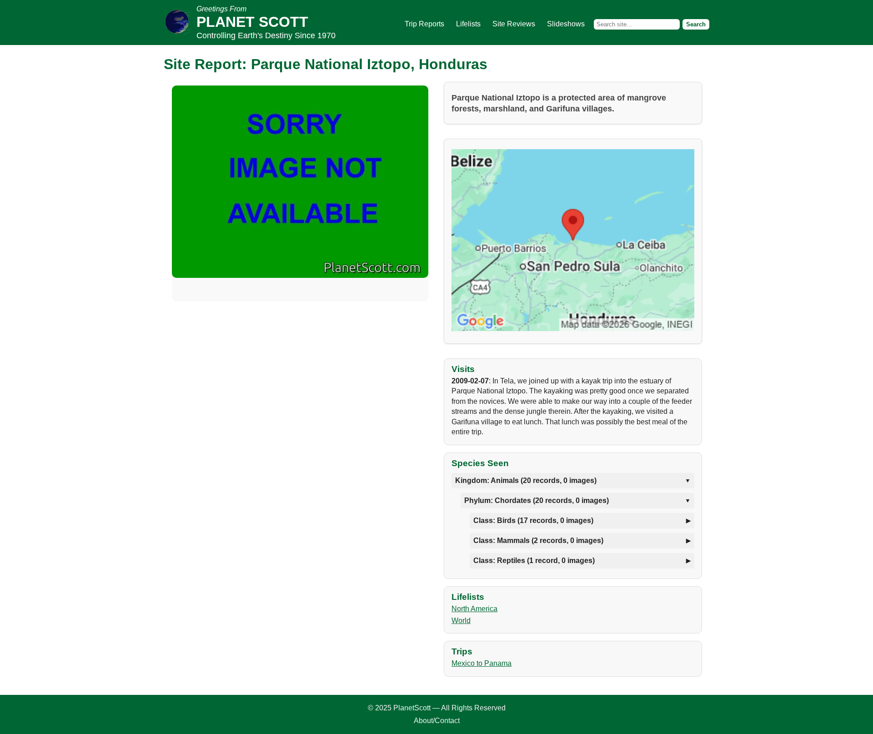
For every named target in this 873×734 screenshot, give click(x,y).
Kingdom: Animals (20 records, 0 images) (526, 480)
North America (474, 609)
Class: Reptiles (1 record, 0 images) (534, 560)
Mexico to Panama (482, 663)
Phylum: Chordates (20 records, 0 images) (536, 500)
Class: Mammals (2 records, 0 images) (538, 540)
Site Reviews (513, 24)
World (461, 620)
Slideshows (566, 24)
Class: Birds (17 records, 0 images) (533, 520)
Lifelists (468, 24)
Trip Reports (424, 24)
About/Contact (437, 720)
